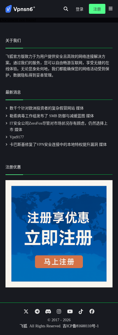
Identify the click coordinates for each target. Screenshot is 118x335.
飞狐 (23, 326)
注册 (97, 9)
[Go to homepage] (20, 9)
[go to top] (103, 315)
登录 (79, 9)
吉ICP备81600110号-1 (81, 326)
